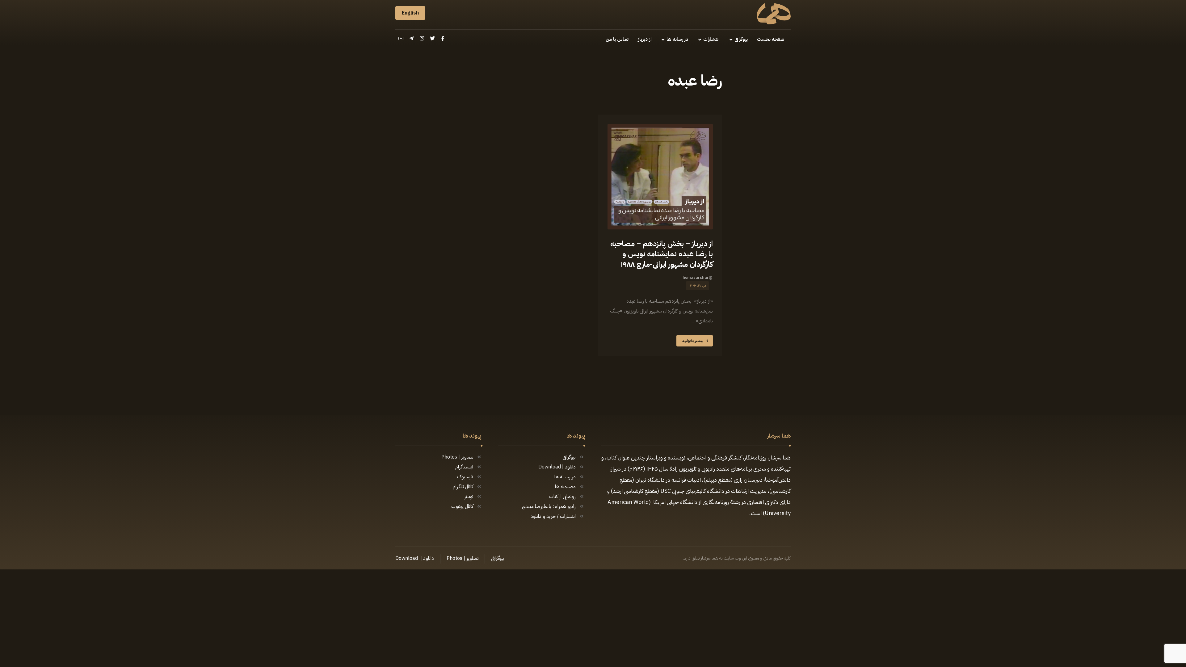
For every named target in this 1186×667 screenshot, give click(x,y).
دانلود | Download (557, 467)
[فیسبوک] (443, 38)
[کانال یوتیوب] (401, 38)
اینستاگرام (464, 467)
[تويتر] (432, 38)
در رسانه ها (565, 476)
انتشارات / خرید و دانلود (553, 516)
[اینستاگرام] (422, 38)
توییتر (468, 496)
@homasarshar (697, 277)
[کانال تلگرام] (411, 38)
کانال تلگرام (463, 486)
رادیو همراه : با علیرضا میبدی (549, 506)
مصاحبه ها (565, 486)
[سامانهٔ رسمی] (774, 13)
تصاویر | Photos (457, 457)
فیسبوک (465, 476)
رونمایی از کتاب (562, 496)
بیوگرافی (569, 457)
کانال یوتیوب (462, 506)
